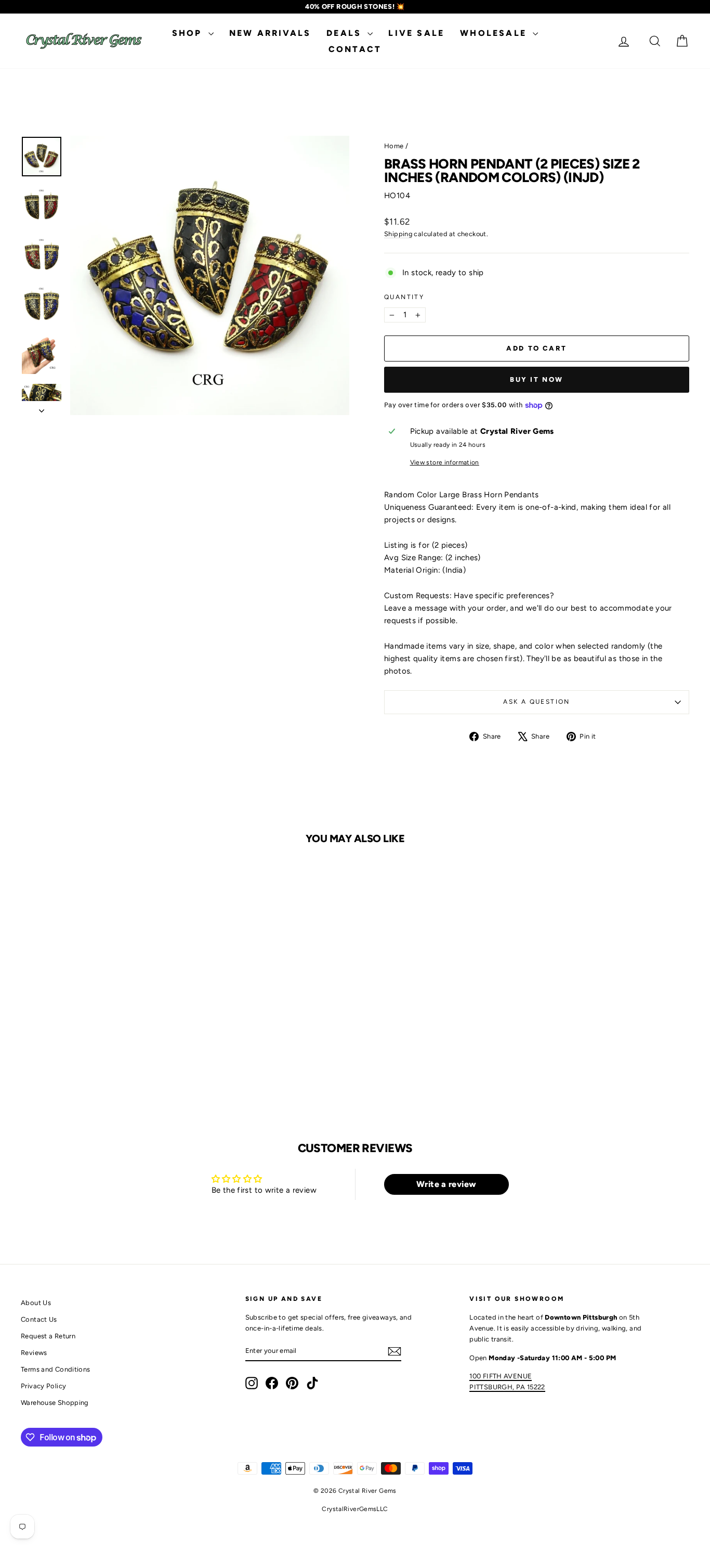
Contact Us (39, 1319)
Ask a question (536, 701)
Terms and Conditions (55, 1369)
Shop (189, 33)
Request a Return (48, 1336)
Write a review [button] (446, 1184)
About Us (36, 1303)
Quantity (404, 297)
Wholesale (495, 33)
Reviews (34, 1353)
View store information (444, 462)
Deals (345, 33)
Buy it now (536, 379)
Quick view (100, 1017)
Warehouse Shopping (55, 1402)
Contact (355, 49)
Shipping (398, 234)
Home (394, 146)
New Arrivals (270, 33)
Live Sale (416, 33)
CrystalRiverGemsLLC (355, 1509)
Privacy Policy (43, 1386)
